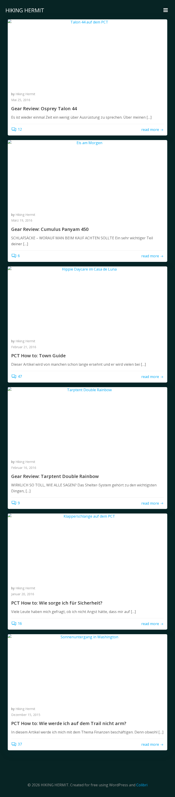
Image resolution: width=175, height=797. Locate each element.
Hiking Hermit (25, 94)
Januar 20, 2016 (22, 594)
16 (20, 623)
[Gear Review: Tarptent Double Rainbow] (87, 420)
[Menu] (166, 10)
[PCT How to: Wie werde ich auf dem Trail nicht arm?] (87, 667)
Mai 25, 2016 (20, 100)
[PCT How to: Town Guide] (87, 300)
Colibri (141, 784)
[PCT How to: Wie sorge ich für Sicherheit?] (87, 547)
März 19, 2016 (21, 220)
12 (20, 129)
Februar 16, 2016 (23, 467)
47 (20, 376)
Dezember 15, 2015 (25, 715)
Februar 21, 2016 (23, 347)
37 (20, 744)
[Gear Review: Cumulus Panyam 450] (87, 173)
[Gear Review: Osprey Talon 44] (87, 53)
